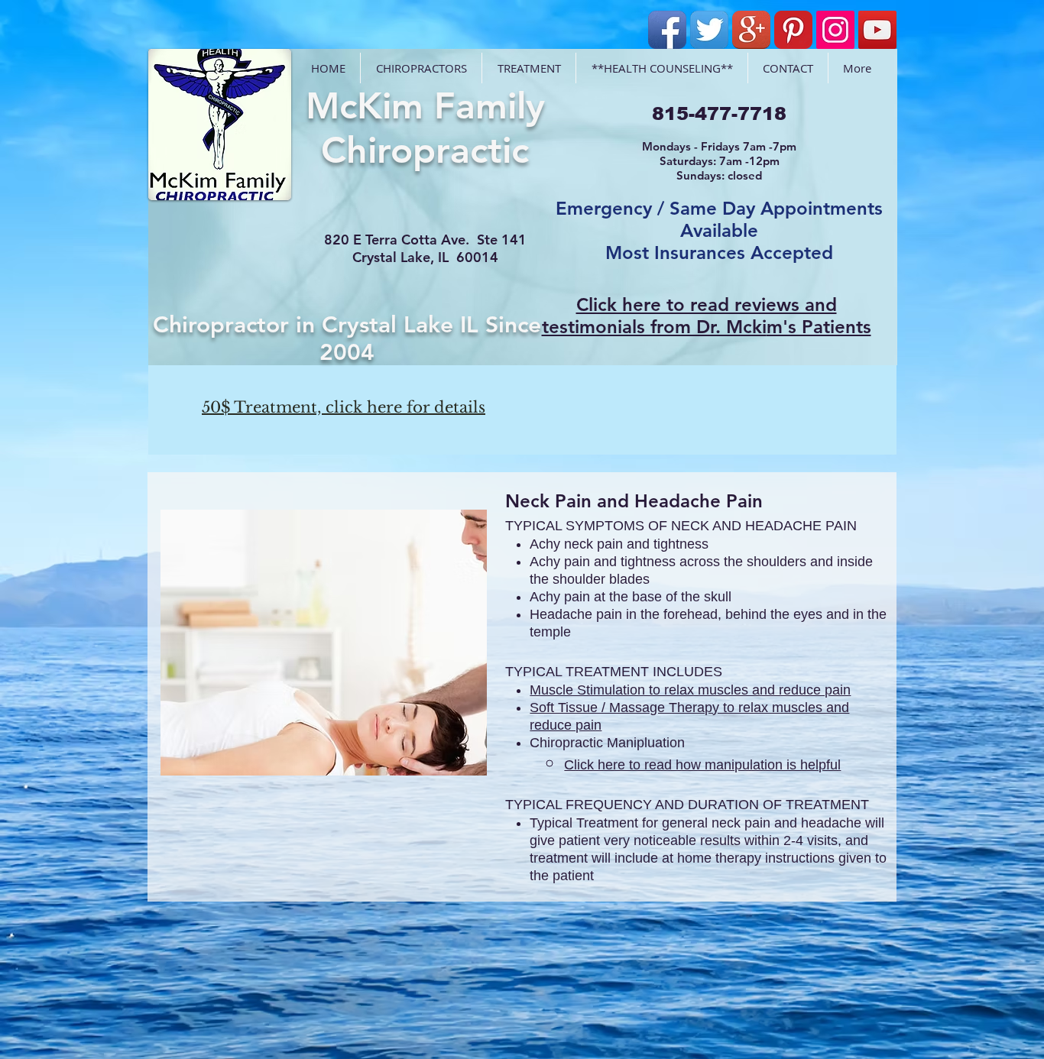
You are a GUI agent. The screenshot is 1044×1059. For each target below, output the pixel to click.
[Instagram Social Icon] (835, 30)
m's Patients (819, 327)
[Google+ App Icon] (751, 30)
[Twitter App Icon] (709, 30)
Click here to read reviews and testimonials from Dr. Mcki (689, 315)
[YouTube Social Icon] (877, 30)
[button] (323, 643)
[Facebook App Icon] (667, 30)
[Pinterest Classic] (793, 30)
